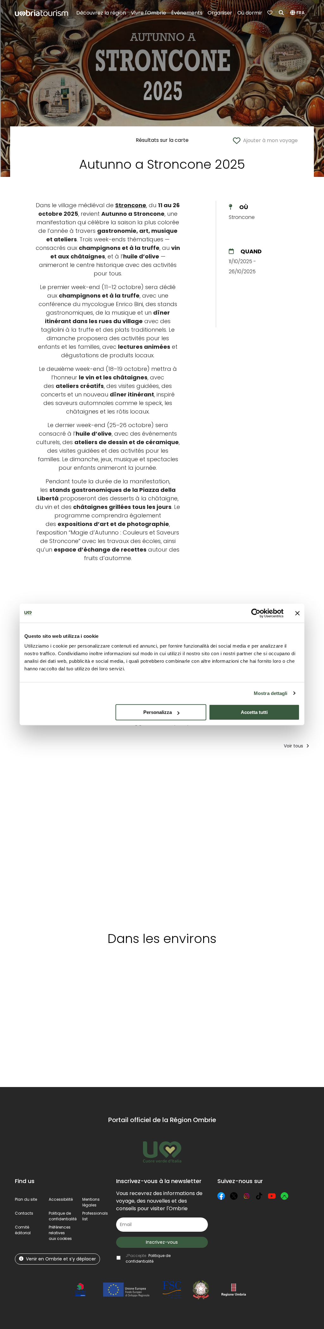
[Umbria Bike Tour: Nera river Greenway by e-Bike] (172, 838)
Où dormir (249, 12)
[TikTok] (259, 1196)
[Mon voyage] (270, 13)
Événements (186, 12)
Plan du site (26, 1199)
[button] (298, 13)
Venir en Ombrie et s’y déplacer (61, 1259)
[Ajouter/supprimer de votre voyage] (73, 767)
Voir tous (294, 746)
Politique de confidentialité (63, 1216)
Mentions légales (91, 1202)
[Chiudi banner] (297, 613)
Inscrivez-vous (162, 1242)
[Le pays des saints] (50, 838)
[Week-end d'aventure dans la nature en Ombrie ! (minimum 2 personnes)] (113, 838)
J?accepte (148, 1258)
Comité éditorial (23, 1229)
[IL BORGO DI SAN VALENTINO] (292, 838)
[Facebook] (221, 1196)
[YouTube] (272, 1196)
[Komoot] (284, 1196)
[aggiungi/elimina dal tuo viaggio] (57, 980)
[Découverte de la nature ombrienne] (232, 838)
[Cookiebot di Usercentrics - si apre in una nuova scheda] (256, 613)
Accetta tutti (254, 712)
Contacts (24, 1213)
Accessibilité (61, 1199)
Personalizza (157, 712)
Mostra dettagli (271, 693)
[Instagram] (246, 1196)
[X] (234, 1196)
